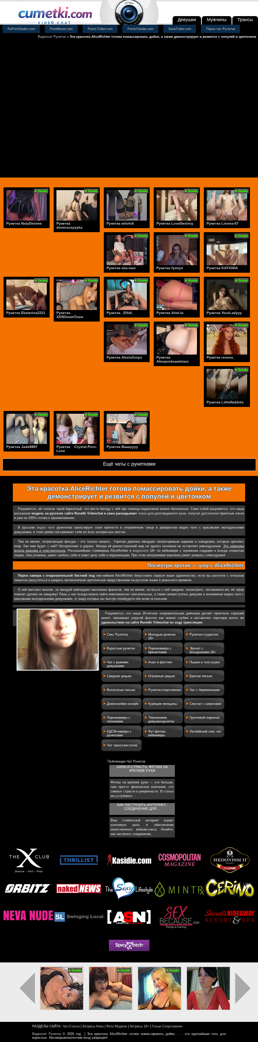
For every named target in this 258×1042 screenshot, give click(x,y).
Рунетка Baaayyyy (122, 447)
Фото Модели (116, 1026)
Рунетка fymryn (169, 268)
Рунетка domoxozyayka (69, 225)
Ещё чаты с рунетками (129, 464)
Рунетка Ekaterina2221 (25, 313)
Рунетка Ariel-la (169, 313)
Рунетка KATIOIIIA (222, 268)
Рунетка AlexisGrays (124, 357)
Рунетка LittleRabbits (225, 402)
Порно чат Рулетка (220, 29)
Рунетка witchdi (120, 223)
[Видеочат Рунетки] (54, 24)
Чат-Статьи (71, 1026)
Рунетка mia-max (121, 268)
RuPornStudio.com (21, 29)
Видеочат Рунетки (52, 37)
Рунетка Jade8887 (22, 447)
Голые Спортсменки (167, 1026)
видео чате (46, 527)
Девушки (187, 19)
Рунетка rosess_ (221, 357)
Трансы (245, 19)
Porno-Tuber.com (100, 29)
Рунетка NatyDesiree (24, 223)
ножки (142, 513)
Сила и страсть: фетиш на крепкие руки (142, 769)
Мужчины (217, 19)
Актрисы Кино (93, 1026)
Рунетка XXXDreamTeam (69, 315)
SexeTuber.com (179, 29)
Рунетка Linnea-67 (223, 223)
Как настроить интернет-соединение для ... (142, 807)
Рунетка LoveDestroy (174, 223)
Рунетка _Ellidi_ (120, 313)
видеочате (141, 550)
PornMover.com (61, 29)
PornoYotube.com (140, 29)
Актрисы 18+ (139, 1026)
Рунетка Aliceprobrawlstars (172, 359)
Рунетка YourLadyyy (224, 313)
